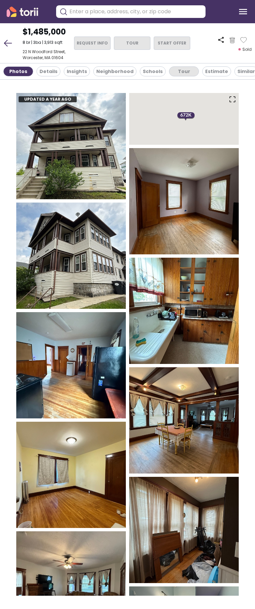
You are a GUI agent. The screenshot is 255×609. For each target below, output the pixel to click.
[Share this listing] (221, 40)
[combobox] (135, 11)
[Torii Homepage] (27, 12)
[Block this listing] (232, 40)
